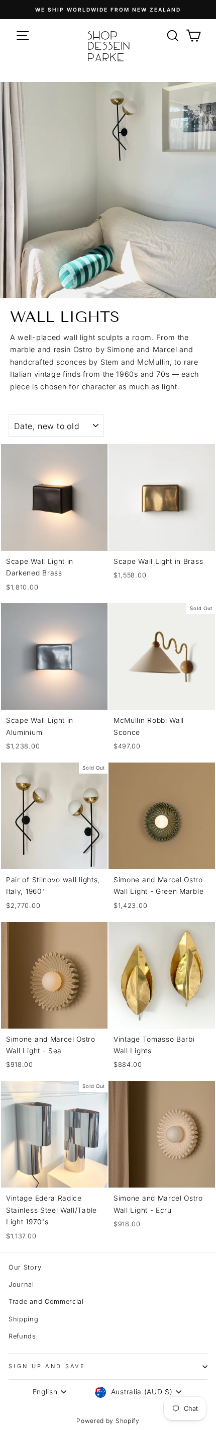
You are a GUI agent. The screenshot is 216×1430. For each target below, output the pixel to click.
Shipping (24, 1319)
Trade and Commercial (46, 1301)
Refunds (22, 1336)
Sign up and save (47, 1366)
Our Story (25, 1267)
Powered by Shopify (107, 1420)
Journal (21, 1284)
